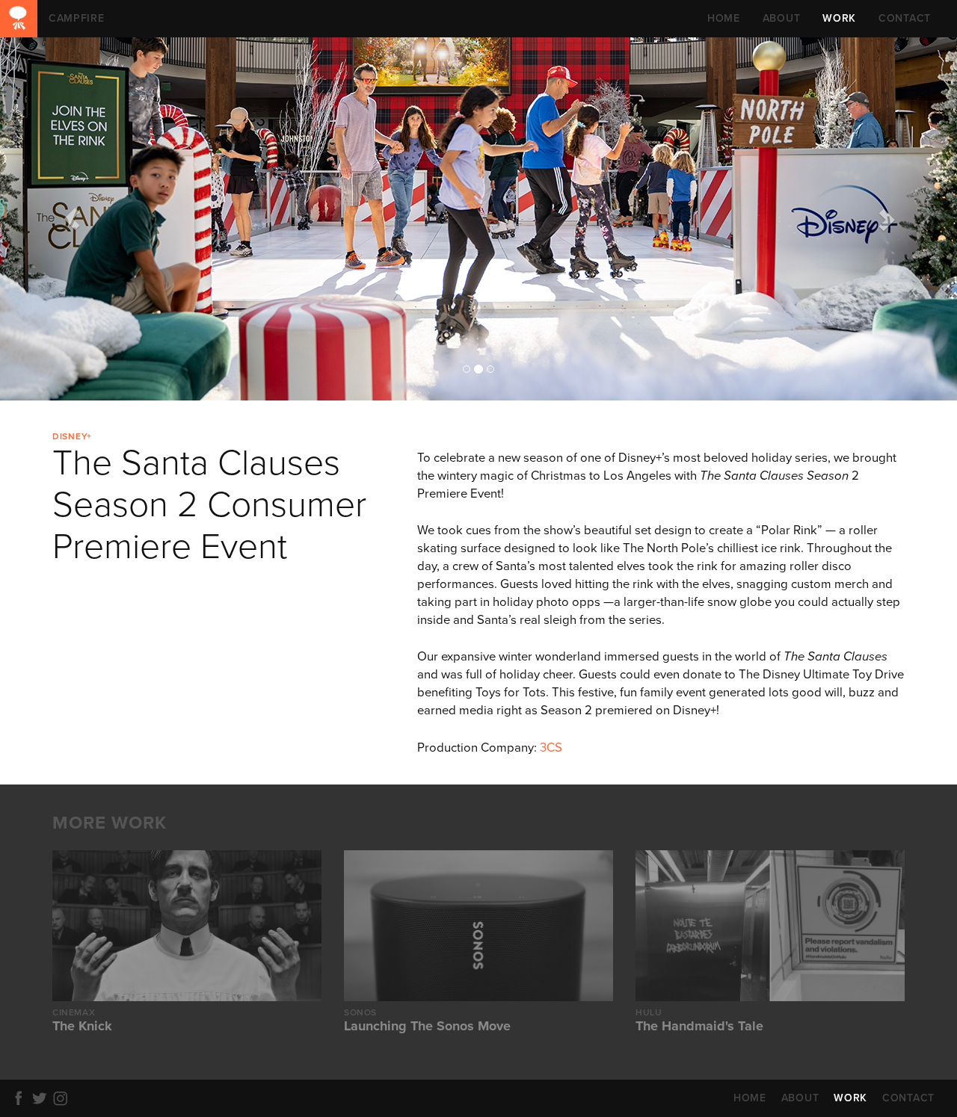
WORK (839, 18)
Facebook (20, 1098)
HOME (723, 18)
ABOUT (782, 18)
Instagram (62, 1098)
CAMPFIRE (18, 18)
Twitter (41, 1098)
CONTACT (904, 18)
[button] (72, 218)
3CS (551, 747)
